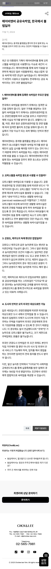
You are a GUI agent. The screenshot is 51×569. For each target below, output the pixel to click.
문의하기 (25, 499)
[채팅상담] (44, 562)
